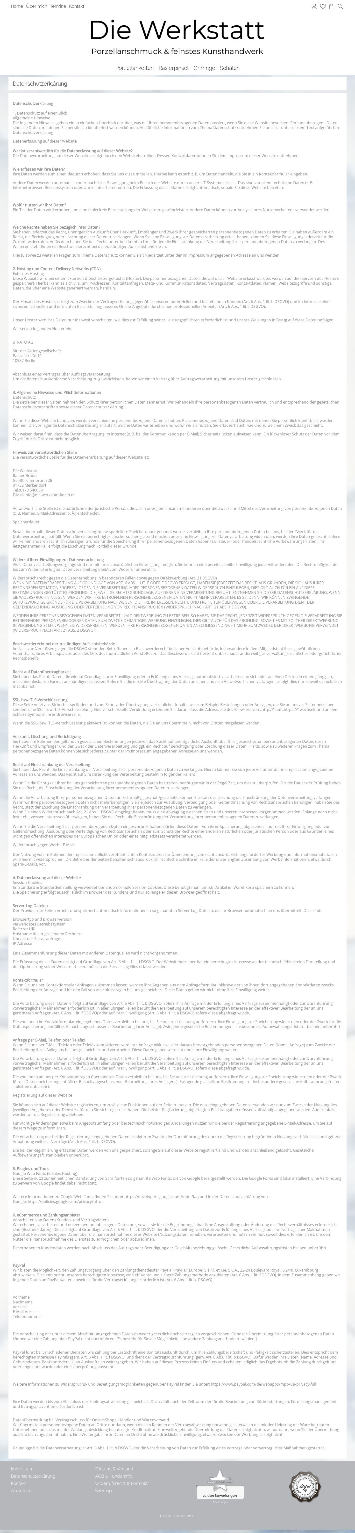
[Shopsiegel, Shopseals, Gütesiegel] (220, 1471)
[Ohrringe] (204, 68)
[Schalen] (230, 68)
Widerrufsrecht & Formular (122, 1483)
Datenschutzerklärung (33, 1476)
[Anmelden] (314, 6)
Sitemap (103, 1490)
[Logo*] (177, 14)
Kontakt (76, 6)
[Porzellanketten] (134, 68)
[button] (340, 6)
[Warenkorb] (331, 6)
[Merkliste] (323, 6)
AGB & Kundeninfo (113, 1476)
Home (17, 6)
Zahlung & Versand (114, 1468)
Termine (58, 6)
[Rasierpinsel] (173, 68)
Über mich (36, 6)
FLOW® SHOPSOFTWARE (177, 1516)
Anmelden (21, 1490)
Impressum (22, 1468)
